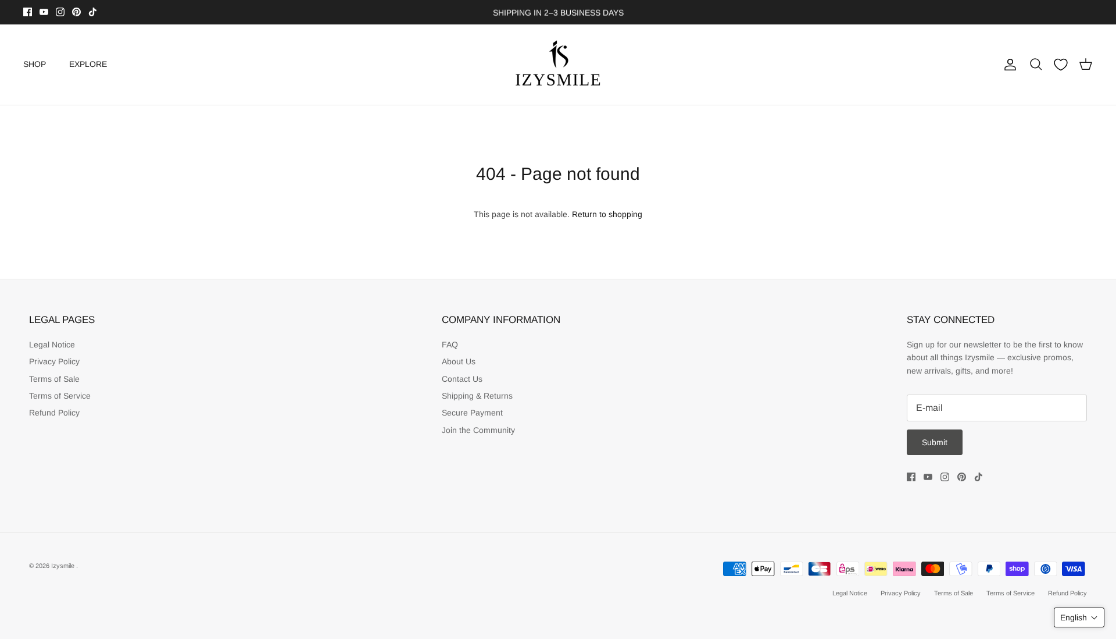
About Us (458, 361)
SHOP (34, 64)
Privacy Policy (54, 361)
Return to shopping (607, 214)
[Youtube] (44, 12)
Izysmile (63, 565)
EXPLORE (88, 64)
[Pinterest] (76, 12)
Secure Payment (472, 412)
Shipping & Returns (477, 395)
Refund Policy (54, 412)
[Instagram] (60, 12)
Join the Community (478, 430)
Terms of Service (60, 395)
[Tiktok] (92, 12)
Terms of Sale (54, 379)
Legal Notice (52, 344)
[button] (1079, 617)
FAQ (450, 344)
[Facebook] (27, 12)
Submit (934, 442)
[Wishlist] (1060, 64)
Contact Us (462, 379)
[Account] (1008, 65)
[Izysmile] (558, 64)
